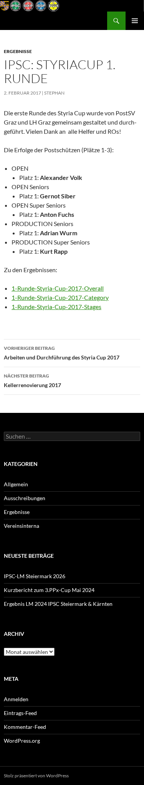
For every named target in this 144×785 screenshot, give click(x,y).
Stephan (54, 93)
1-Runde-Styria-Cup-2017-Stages (56, 306)
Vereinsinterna (21, 525)
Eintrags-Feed (20, 713)
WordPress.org (22, 740)
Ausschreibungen (24, 498)
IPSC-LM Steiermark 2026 (34, 576)
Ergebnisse (18, 51)
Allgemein (16, 484)
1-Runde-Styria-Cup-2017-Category (60, 297)
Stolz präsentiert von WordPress (36, 775)
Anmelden (16, 699)
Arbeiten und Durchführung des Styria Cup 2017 (61, 353)
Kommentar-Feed (25, 726)
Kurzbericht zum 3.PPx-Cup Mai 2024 (49, 590)
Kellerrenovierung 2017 (32, 380)
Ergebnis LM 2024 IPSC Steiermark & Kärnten (58, 603)
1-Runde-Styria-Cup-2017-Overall (58, 288)
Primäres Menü (135, 21)
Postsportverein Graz (36, 21)
